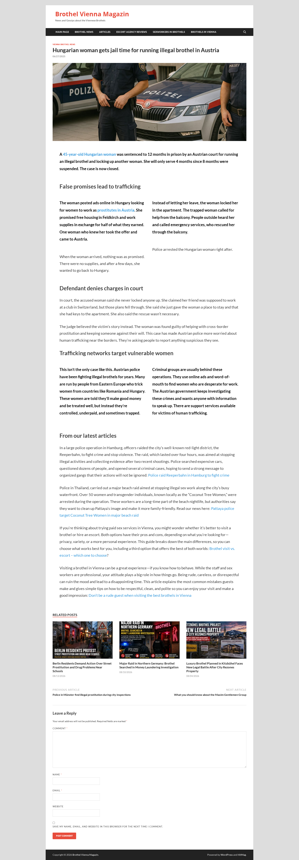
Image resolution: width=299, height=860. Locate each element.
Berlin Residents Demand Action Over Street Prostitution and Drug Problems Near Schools (82, 667)
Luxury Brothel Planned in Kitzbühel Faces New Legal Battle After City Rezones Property (214, 667)
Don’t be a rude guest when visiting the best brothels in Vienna (140, 595)
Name (57, 774)
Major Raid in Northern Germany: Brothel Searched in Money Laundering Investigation (149, 665)
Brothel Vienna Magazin (92, 14)
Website (58, 806)
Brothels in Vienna (203, 32)
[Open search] (244, 32)
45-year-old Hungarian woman (89, 154)
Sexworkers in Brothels (169, 32)
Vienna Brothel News (64, 44)
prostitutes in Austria (115, 210)
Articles (104, 32)
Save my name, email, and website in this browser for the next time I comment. (108, 826)
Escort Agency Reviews (131, 32)
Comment (60, 728)
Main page (62, 32)
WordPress (227, 854)
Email (57, 790)
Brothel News (84, 32)
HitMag (242, 854)
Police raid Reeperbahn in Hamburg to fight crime (188, 475)
